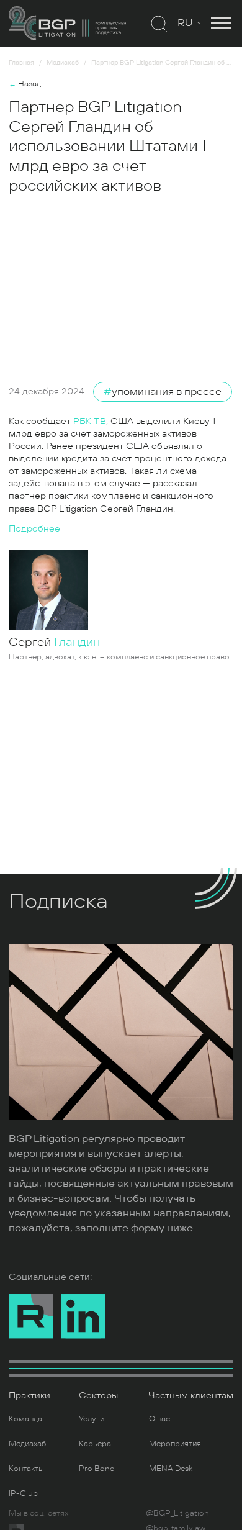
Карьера (95, 1444)
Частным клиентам (190, 1395)
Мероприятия (175, 1444)
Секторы (98, 1395)
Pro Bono (97, 1468)
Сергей (54, 642)
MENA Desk (170, 1468)
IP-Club (23, 1493)
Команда (25, 1419)
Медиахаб (27, 1444)
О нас (159, 1419)
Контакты (26, 1468)
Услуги (91, 1419)
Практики (29, 1395)
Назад (25, 84)
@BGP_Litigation (177, 1513)
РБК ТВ (89, 421)
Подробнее (34, 529)
